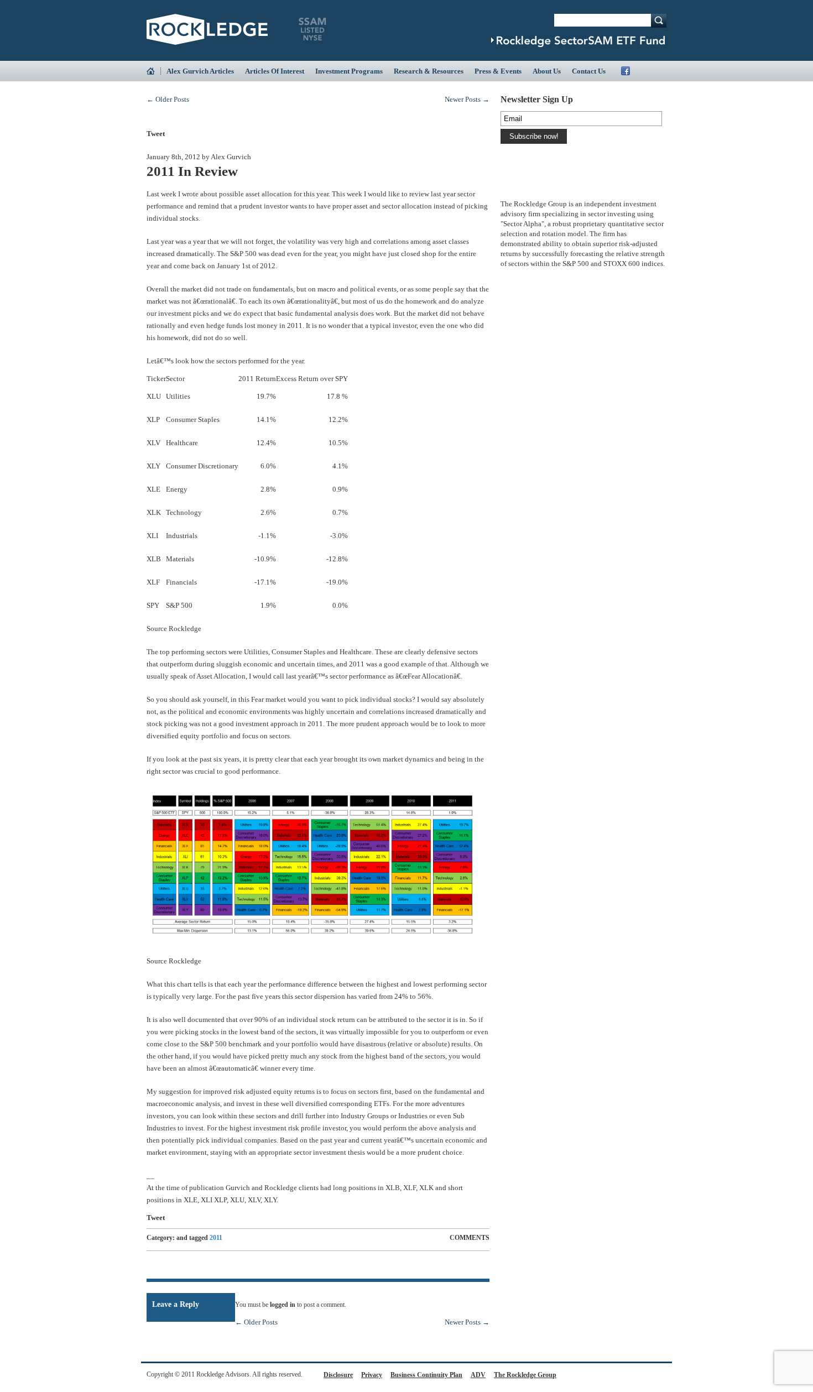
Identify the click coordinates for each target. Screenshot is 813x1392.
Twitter (637, 70)
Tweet (156, 133)
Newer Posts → (467, 99)
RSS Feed (662, 70)
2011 (216, 1238)
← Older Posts (168, 99)
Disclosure (338, 1375)
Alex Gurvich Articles (200, 71)
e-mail (439, 134)
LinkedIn (649, 70)
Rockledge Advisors (207, 29)
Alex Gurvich (231, 157)
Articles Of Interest (274, 71)
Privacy (371, 1375)
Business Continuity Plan (426, 1375)
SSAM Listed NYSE (312, 29)
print (474, 133)
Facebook (625, 70)
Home (153, 71)
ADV (478, 1375)
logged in (282, 1304)
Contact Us (589, 71)
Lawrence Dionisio (526, 187)
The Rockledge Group (525, 1375)
